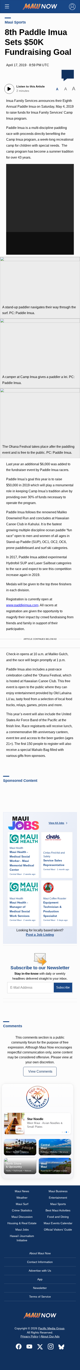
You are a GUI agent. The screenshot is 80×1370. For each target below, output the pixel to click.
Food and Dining (58, 1216)
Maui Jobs (22, 1229)
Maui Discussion (22, 1216)
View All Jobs (56, 823)
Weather (21, 1197)
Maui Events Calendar (58, 1223)
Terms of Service (40, 1296)
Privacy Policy (29, 1336)
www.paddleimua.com (22, 605)
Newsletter (40, 1288)
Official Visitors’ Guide (58, 1229)
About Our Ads (50, 1336)
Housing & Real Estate (22, 1223)
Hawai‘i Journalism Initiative (22, 1238)
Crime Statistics (22, 1210)
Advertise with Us (40, 1270)
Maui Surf (22, 1204)
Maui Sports (15, 22)
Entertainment (58, 1197)
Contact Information (40, 1262)
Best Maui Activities (58, 1210)
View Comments (40, 1071)
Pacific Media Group (51, 1328)
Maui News (22, 1191)
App (39, 1279)
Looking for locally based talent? (39, 932)
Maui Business (58, 1191)
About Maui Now (40, 1253)
